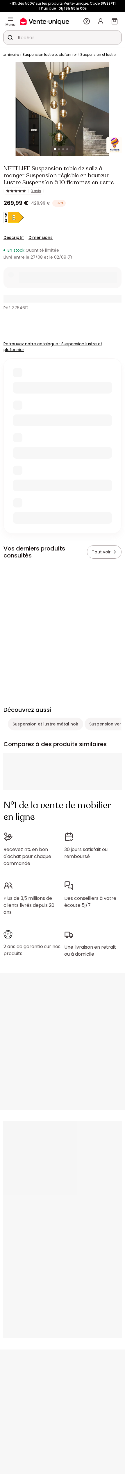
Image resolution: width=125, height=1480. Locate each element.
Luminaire (10, 54)
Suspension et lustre (98, 54)
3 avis (36, 191)
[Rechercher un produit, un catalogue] (10, 37)
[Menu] (10, 18)
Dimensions (40, 237)
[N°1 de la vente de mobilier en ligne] (44, 21)
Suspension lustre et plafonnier (49, 54)
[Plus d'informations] (69, 257)
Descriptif (13, 237)
